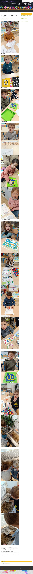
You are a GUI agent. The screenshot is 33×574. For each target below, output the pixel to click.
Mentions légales (3, 568)
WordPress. (30, 568)
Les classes (4, 13)
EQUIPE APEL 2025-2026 (24, 21)
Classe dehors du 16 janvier (25, 19)
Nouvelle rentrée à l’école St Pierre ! (26, 15)
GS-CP (7, 13)
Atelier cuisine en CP (24, 18)
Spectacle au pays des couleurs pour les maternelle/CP (4, 556)
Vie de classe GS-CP (6, 19)
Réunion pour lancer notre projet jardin (15, 555)
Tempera (28, 568)
